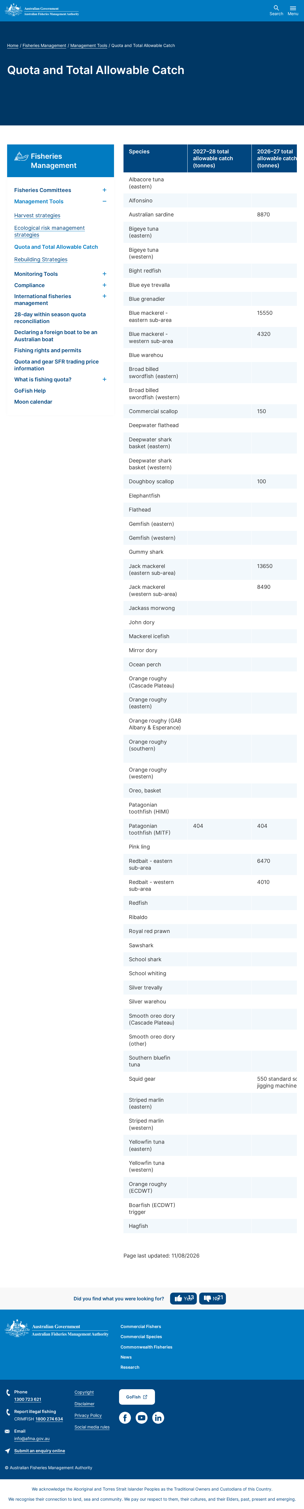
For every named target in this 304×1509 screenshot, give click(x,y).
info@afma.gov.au (32, 1438)
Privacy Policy (88, 1415)
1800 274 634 (49, 1418)
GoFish (133, 1396)
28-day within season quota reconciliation (50, 317)
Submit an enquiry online (39, 1450)
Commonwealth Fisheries (146, 1346)
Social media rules (92, 1426)
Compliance (29, 285)
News (126, 1356)
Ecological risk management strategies (49, 231)
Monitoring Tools (36, 274)
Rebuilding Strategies (40, 259)
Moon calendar (33, 402)
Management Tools (88, 45)
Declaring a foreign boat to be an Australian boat (55, 335)
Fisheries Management (44, 45)
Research (130, 1367)
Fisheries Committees (42, 190)
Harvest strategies (37, 215)
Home (12, 45)
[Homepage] (42, 10)
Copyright (84, 1392)
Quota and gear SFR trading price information (56, 365)
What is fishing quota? (43, 379)
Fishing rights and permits (47, 350)
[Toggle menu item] (104, 190)
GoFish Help (30, 391)
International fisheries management (42, 299)
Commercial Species (141, 1336)
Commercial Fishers (141, 1326)
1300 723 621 (27, 1399)
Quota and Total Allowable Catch (56, 247)
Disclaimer (84, 1403)
